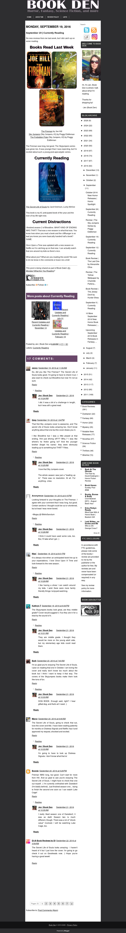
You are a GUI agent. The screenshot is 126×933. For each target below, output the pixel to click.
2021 (86, 140)
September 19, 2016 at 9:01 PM (51, 553)
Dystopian (86, 413)
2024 (86, 125)
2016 (86, 165)
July (88, 353)
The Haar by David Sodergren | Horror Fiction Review (92, 477)
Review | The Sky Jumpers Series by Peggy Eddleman (92, 226)
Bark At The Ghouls (90, 470)
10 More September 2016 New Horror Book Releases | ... (92, 319)
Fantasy (85, 418)
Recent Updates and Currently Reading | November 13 (41, 325)
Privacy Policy (72, 925)
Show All (97, 533)
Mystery (85, 427)
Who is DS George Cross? (91, 526)
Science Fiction (89, 443)
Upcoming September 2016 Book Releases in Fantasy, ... (92, 336)
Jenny (35, 368)
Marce (35, 718)
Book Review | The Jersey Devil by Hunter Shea (92, 293)
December (91, 170)
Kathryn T (36, 605)
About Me (39, 17)
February (90, 363)
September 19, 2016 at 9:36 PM (55, 605)
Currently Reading (41, 347)
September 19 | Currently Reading (92, 239)
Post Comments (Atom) (48, 910)
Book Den (52, 925)
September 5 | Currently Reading (92, 305)
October (90, 180)
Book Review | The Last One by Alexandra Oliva (92, 263)
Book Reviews (88, 406)
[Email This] (60, 344)
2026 (86, 120)
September (91, 185)
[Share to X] (64, 344)
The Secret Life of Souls (36, 207)
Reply (34, 384)
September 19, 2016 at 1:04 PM (50, 420)
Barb (34, 660)
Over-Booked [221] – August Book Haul (90, 501)
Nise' (34, 553)
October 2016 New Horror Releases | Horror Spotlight (92, 198)
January (90, 368)
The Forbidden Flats (39, 137)
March (89, 358)
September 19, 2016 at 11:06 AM (52, 368)
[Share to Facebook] (67, 344)
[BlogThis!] (62, 344)
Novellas (86, 438)
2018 (86, 155)
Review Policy (53, 17)
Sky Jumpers (34, 134)
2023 (86, 130)
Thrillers (85, 450)
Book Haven (90, 485)
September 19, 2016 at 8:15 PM (57, 495)
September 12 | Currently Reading (92, 250)
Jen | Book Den (45, 395)
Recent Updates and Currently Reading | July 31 (60, 314)
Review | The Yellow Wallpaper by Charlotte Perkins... (92, 278)
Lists (65, 17)
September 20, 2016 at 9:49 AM (52, 718)
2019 (86, 150)
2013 (86, 384)
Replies (38, 390)
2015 (86, 374)
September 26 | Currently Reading (92, 212)
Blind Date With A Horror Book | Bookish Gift (92, 514)
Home (29, 17)
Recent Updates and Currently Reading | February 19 (60, 332)
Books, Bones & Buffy (91, 495)
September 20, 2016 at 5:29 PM (53, 770)
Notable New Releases (88, 433)
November (91, 175)
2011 (86, 394)
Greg (34, 420)
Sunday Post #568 (90, 488)
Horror (85, 422)
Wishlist (85, 455)
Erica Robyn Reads (90, 509)
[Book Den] (90, 615)
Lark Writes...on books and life (92, 522)
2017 (86, 160)
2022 (86, 135)
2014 (86, 379)
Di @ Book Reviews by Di (43, 840)
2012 (86, 389)
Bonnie (35, 770)
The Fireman (46, 131)
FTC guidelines (88, 547)
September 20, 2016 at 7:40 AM (50, 660)
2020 (86, 145)
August (89, 347)
